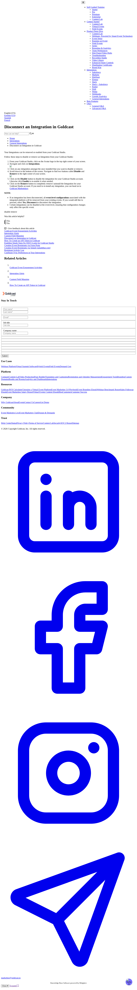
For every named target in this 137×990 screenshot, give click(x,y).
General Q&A (98, 106)
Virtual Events (98, 26)
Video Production (26, 377)
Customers (67, 392)
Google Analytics (99, 96)
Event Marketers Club (28, 413)
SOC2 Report (66, 423)
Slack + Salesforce (100, 84)
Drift (94, 89)
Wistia (94, 91)
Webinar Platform (8, 366)
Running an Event (99, 41)
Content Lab (97, 19)
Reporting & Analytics (101, 48)
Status (13, 423)
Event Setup (97, 38)
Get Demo (44, 402)
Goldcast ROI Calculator (11, 389)
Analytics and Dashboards (36, 379)
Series (94, 46)
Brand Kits (96, 67)
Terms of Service (36, 423)
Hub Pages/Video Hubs (102, 53)
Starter (95, 9)
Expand (13, 986)
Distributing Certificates (102, 65)
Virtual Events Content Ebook (45, 392)
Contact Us (29, 402)
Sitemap (75, 423)
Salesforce (96, 72)
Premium (96, 14)
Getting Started (93, 22)
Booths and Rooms (17, 379)
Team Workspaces (99, 50)
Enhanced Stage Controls (102, 63)
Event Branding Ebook (87, 389)
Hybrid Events (43, 366)
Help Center (6, 423)
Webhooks (96, 94)
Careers (37, 402)
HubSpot (96, 77)
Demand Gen (65, 366)
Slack (94, 82)
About (16, 402)
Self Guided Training (95, 7)
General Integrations (100, 99)
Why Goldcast (7, 402)
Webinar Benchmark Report (108, 389)
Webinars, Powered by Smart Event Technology (112, 36)
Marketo (95, 75)
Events (21, 402)
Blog (60, 392)
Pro (93, 12)
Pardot (95, 87)
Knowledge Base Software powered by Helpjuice (68, 983)
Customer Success (79, 392)
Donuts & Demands (46, 413)
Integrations (92, 70)
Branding (121, 377)
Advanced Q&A (99, 108)
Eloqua (95, 79)
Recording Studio (99, 58)
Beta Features (92, 101)
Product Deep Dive (95, 31)
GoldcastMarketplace (19, 188)
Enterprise (96, 17)
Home (12, 138)
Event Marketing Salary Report (20, 392)
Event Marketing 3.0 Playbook (64, 389)
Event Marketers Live (10, 413)
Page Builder (39, 377)
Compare (5, 377)
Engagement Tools (109, 377)
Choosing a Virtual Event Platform (36, 389)
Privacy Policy (22, 423)
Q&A (89, 104)
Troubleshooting (99, 55)
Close (4, 986)
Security (57, 423)
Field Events (97, 29)
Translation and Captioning (56, 377)
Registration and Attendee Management (84, 377)
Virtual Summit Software (26, 366)
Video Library (98, 60)
